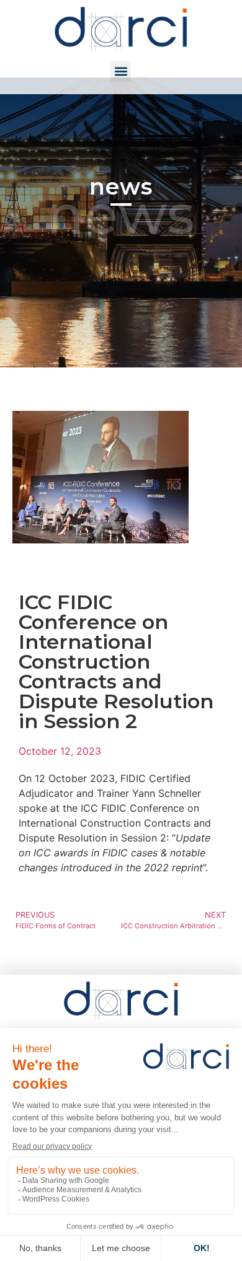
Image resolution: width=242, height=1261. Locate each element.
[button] (120, 71)
